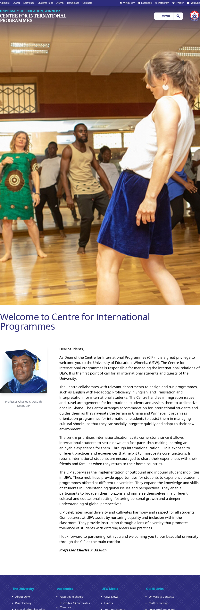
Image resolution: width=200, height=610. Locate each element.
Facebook (146, 2)
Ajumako (5, 2)
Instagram (163, 2)
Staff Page (29, 2)
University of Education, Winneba (30, 10)
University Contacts (161, 596)
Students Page (45, 2)
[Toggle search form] (178, 16)
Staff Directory (158, 603)
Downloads (73, 2)
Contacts (87, 2)
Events (108, 603)
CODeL (16, 2)
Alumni (60, 2)
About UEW (22, 596)
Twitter (180, 2)
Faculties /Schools (71, 596)
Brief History (23, 603)
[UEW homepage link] (194, 16)
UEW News (111, 596)
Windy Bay (129, 2)
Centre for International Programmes (33, 18)
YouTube (195, 2)
